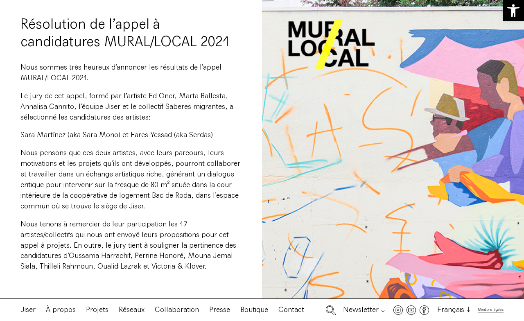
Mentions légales (491, 309)
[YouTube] (411, 310)
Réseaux (132, 309)
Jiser (28, 309)
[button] (513, 10)
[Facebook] (424, 310)
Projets (97, 309)
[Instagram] (398, 310)
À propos (61, 309)
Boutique (254, 309)
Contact (291, 309)
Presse (219, 309)
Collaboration (177, 309)
